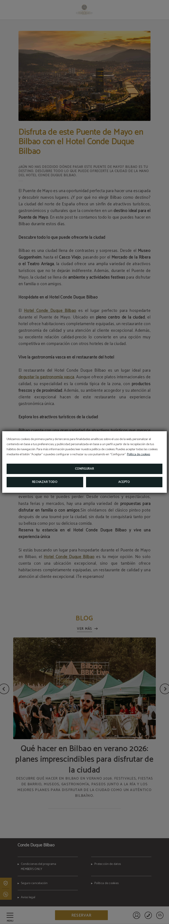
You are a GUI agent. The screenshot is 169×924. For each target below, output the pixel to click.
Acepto (124, 482)
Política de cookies (138, 454)
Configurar (84, 468)
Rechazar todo (45, 482)
